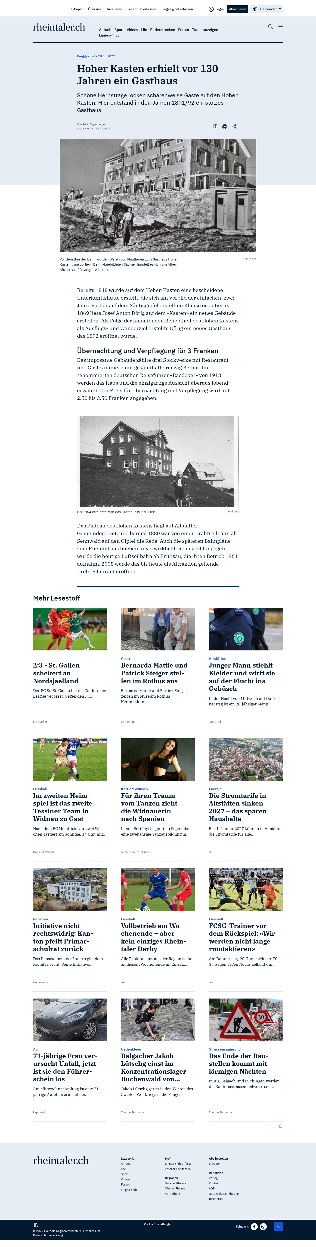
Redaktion (216, 1173)
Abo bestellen (218, 1159)
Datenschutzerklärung (224, 1194)
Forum (183, 29)
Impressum (92, 1231)
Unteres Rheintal (176, 1183)
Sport (119, 29)
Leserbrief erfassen (141, 9)
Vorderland (172, 1194)
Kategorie (127, 1159)
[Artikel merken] (215, 126)
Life (144, 29)
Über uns (94, 9)
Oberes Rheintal (175, 1188)
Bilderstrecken (162, 29)
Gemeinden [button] (269, 9)
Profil (168, 1159)
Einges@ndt (109, 35)
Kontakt (214, 1183)
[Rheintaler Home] (59, 26)
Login (219, 9)
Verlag (213, 1178)
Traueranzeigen (205, 29)
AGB (212, 1188)
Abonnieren (237, 9)
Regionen (171, 1178)
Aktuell (105, 29)
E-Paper (77, 9)
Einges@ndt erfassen (177, 9)
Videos (132, 29)
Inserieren (114, 9)
